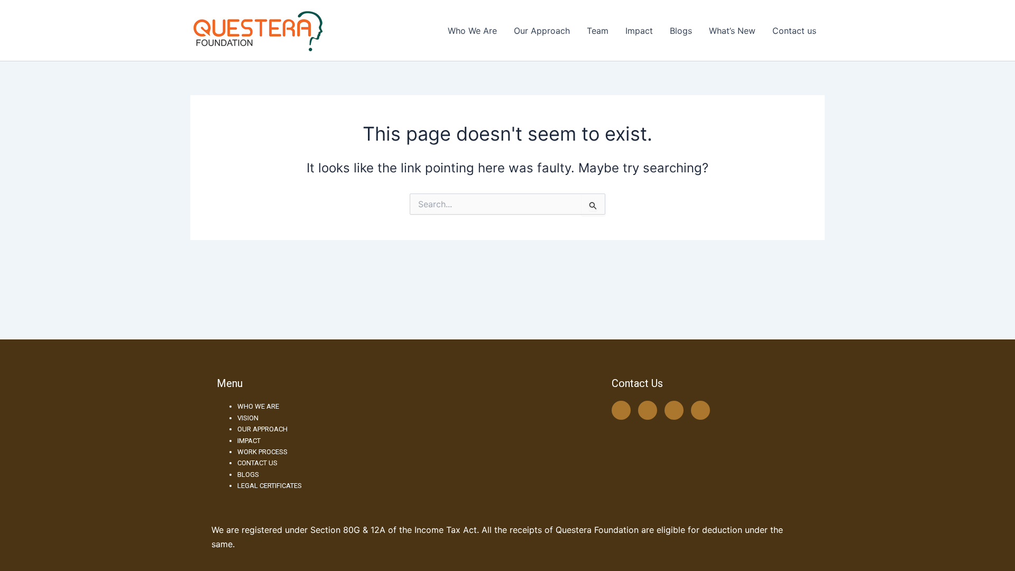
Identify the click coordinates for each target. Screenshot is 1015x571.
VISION (248, 418)
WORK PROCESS (262, 452)
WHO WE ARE (258, 406)
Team (597, 30)
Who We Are (472, 30)
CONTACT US (257, 463)
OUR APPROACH (262, 429)
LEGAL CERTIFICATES (269, 486)
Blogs (681, 30)
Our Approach (542, 30)
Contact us (794, 30)
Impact (639, 30)
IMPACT (249, 441)
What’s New (732, 30)
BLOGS (248, 474)
